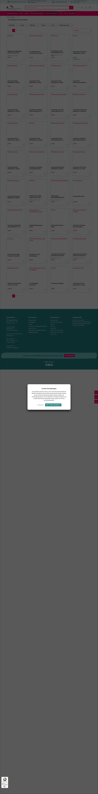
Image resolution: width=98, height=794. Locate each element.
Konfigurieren (40, 405)
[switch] (4, 786)
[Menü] (7, 778)
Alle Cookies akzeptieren (53, 405)
